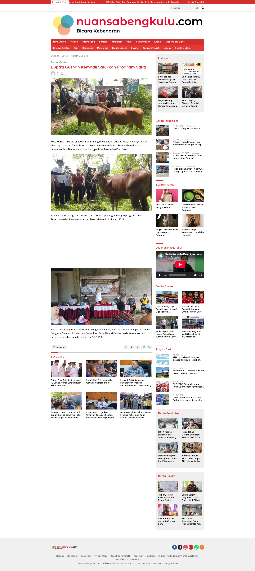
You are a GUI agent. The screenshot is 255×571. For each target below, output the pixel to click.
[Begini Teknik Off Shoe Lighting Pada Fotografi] (167, 220)
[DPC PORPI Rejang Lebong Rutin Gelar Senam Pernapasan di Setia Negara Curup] (162, 386)
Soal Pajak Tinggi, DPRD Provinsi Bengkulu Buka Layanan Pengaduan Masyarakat (191, 79)
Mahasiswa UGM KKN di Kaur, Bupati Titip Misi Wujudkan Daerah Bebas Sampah (191, 458)
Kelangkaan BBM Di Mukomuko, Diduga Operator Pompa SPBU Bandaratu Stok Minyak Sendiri (188, 170)
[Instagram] (185, 547)
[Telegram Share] (143, 347)
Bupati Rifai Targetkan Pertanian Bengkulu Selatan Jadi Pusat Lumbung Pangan (100, 415)
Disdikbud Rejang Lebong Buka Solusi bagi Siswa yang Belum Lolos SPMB (167, 458)
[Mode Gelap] (202, 7)
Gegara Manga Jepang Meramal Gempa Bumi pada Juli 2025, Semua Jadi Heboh (167, 103)
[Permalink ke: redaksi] (53, 73)
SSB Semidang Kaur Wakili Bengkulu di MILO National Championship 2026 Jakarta (191, 334)
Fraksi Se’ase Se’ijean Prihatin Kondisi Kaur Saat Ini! (187, 156)
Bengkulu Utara (182, 48)
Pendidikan (117, 41)
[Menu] (53, 7)
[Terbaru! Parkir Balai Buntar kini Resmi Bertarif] (168, 486)
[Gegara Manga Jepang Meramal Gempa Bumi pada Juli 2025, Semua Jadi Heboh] (168, 92)
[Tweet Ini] (131, 347)
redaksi (60, 72)
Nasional (74, 41)
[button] (197, 7)
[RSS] (202, 547)
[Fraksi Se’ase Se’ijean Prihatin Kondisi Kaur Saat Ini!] (162, 157)
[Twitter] (180, 547)
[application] (180, 264)
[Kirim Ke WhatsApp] (149, 347)
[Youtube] (191, 547)
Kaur (76, 48)
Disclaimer (72, 556)
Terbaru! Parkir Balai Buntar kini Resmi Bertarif (166, 497)
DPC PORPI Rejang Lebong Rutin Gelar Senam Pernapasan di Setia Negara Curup (188, 385)
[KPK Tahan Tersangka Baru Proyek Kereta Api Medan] (192, 510)
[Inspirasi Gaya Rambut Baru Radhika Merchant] (193, 220)
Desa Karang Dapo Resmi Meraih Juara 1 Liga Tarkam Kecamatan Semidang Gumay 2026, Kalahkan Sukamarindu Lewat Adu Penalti (167, 309)
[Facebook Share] (126, 347)
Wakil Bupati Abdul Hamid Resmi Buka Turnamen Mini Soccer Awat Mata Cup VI (166, 334)
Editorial (103, 41)
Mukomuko (102, 48)
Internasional (88, 41)
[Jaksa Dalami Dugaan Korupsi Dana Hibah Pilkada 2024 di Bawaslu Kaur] (192, 486)
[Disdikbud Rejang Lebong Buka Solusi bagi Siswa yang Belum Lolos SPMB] (168, 447)
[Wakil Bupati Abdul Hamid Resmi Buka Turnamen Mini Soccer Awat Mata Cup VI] (167, 322)
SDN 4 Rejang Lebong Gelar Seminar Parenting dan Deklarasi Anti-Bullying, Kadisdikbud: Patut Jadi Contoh (167, 435)
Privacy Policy (100, 556)
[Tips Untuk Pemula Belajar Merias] (167, 195)
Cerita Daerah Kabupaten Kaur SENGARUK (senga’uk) (182, 2)
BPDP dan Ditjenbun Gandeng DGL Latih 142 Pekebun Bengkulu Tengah (109, 2)
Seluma (135, 48)
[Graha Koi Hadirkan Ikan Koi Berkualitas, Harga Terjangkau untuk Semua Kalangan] (162, 399)
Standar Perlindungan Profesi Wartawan (178, 556)
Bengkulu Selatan (61, 48)
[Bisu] (195, 275)
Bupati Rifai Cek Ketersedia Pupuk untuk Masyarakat (99, 381)
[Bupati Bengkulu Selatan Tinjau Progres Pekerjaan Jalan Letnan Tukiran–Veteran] (136, 401)
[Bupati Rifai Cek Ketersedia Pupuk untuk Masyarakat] (101, 368)
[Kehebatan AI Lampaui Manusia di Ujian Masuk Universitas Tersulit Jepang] (162, 372)
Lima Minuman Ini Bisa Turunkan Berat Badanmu (192, 207)
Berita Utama (59, 41)
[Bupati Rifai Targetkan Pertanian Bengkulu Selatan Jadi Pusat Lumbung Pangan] (101, 401)
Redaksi (60, 556)
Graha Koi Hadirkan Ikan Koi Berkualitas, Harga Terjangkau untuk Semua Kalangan (188, 399)
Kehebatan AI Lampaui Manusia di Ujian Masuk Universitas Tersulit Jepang (188, 372)
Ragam (157, 41)
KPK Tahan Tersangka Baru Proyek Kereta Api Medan (191, 521)
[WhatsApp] (196, 547)
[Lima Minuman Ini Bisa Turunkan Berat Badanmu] (193, 195)
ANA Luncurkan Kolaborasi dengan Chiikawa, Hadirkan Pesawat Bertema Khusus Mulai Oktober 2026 (188, 358)
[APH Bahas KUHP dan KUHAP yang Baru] (168, 510)
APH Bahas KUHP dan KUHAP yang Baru (166, 521)
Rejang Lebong (119, 48)
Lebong (167, 48)
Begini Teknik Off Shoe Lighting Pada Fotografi (167, 232)
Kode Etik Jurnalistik (120, 556)
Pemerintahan (143, 41)
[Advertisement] (101, 245)
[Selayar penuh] (200, 275)
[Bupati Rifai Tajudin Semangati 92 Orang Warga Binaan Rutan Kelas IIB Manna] (66, 368)
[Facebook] (174, 547)
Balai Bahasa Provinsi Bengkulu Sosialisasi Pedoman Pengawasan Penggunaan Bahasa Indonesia (168, 79)
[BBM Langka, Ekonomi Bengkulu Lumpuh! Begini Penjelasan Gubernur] (192, 92)
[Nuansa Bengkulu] (127, 24)
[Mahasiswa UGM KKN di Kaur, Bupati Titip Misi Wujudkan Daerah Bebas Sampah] (192, 447)
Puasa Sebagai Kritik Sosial (186, 128)
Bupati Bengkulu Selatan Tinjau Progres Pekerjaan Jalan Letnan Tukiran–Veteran (135, 415)
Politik (129, 41)
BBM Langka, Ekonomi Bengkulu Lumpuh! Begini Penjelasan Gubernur (191, 103)
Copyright (86, 556)
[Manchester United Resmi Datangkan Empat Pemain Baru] (193, 297)
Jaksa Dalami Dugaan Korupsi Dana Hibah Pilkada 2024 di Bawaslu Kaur (191, 497)
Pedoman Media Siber (144, 556)
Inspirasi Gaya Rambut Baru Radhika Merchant (193, 232)
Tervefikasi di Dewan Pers (128, 559)
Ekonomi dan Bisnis (175, 41)
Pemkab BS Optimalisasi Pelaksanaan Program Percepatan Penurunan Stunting (135, 383)
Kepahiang (87, 48)
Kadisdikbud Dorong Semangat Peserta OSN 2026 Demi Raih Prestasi (191, 435)
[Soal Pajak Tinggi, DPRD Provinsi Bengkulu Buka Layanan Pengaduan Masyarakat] (192, 68)
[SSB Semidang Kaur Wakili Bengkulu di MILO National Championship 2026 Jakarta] (193, 322)
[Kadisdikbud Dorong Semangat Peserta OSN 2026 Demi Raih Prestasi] (192, 423)
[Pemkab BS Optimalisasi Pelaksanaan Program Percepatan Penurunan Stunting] (136, 368)
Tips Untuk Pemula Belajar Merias (165, 206)
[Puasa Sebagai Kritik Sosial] (162, 130)
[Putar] (159, 275)
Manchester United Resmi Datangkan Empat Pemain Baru (192, 309)
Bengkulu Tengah (151, 48)
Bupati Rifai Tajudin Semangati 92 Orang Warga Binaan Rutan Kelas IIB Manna (66, 383)
